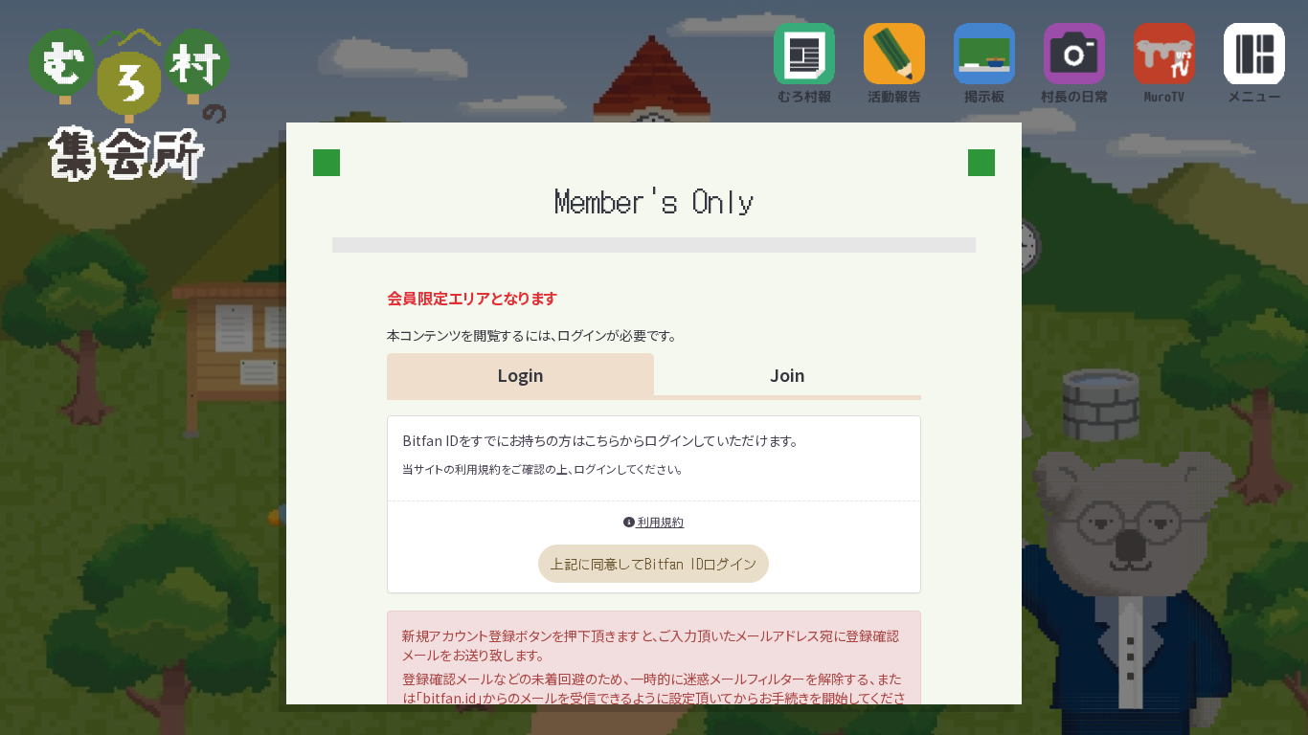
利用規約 (659, 521)
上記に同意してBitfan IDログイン (653, 563)
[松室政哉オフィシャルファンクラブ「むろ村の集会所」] (129, 105)
